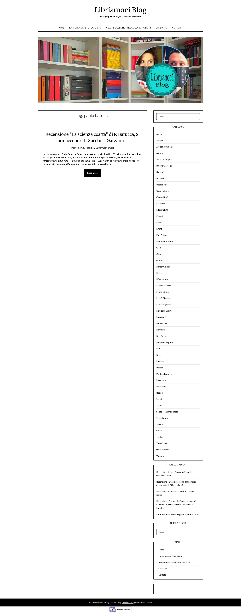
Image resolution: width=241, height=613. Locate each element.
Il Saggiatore (162, 279)
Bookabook (161, 184)
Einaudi (159, 216)
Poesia (159, 367)
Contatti (177, 27)
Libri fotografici (163, 304)
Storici (159, 430)
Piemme (160, 361)
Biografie (160, 172)
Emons (159, 222)
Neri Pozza (161, 336)
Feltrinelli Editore (164, 241)
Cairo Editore (162, 191)
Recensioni (161, 386)
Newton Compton (164, 342)
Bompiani (160, 178)
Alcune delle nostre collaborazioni (128, 27)
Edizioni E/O (162, 210)
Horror (159, 273)
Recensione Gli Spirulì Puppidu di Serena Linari (177, 514)
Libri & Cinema (163, 298)
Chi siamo (161, 27)
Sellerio (159, 424)
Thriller (159, 437)
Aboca (159, 134)
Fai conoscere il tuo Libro (85, 27)
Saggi (159, 399)
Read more (92, 173)
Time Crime (161, 443)
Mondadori (161, 323)
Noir (158, 348)
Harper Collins (163, 266)
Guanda (159, 260)
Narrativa (160, 329)
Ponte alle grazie (164, 374)
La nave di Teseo (164, 285)
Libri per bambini (164, 310)
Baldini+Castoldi (164, 165)
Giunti (159, 254)
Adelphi (159, 140)
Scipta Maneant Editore (167, 411)
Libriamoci (108, 147)
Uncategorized (163, 449)
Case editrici (162, 197)
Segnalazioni (162, 418)
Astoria (159, 153)
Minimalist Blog (128, 602)
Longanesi (161, 317)
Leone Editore (162, 292)
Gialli (158, 247)
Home (61, 27)
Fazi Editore (162, 235)
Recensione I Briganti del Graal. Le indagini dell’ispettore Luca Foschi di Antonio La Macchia (176, 504)
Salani (159, 405)
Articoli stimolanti (164, 146)
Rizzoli (159, 393)
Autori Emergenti (164, 159)
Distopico (161, 203)
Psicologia (161, 380)
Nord (158, 355)
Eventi (159, 228)
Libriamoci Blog (120, 10)
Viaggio (160, 456)
